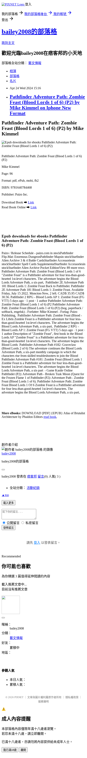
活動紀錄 (33, 488)
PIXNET (18, 697)
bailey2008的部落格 (29, 31)
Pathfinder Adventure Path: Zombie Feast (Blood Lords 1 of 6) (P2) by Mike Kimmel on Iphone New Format (47, 105)
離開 (23, 749)
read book (50, 417)
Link (31, 202)
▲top (5, 495)
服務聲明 (43, 701)
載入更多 (8, 502)
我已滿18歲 (10, 749)
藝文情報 (34, 63)
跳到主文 (8, 43)
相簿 (13, 71)
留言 (41, 476)
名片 (13, 81)
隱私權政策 (72, 697)
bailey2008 (9, 453)
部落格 (14, 76)
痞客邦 (32, 476)
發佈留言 (8, 527)
